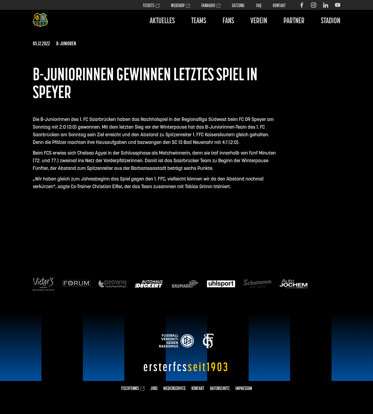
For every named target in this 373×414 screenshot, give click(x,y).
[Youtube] (337, 5)
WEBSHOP (178, 6)
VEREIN (258, 21)
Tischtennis (130, 388)
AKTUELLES (162, 21)
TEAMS (198, 21)
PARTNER (293, 21)
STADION (330, 21)
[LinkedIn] (325, 5)
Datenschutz (220, 388)
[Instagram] (313, 5)
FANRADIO (208, 6)
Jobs (154, 388)
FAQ (258, 6)
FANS (228, 21)
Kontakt (279, 6)
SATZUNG (238, 6)
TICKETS (148, 6)
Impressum (243, 388)
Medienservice (174, 388)
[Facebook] (301, 5)
